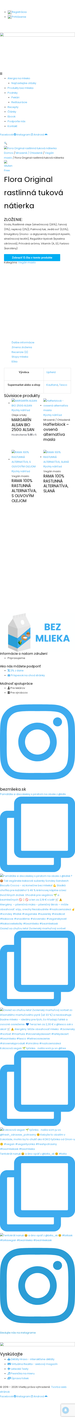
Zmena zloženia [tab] (22, 347)
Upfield (51, 372)
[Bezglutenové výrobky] (9, 166)
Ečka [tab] (14, 361)
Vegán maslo (27, 262)
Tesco (63, 385)
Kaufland (52, 385)
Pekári (15, 97)
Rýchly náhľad (21, 410)
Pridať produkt (13, 25)
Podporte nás (16, 121)
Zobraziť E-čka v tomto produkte (32, 257)
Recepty (13, 107)
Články (12, 111)
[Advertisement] (37, 302)
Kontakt (12, 126)
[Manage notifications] (65, 1410)
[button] (37, 73)
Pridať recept (36, 25)
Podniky (13, 92)
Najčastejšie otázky (23, 83)
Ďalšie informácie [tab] (23, 342)
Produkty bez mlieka (20, 88)
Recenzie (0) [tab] (20, 352)
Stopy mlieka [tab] (20, 356)
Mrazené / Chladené (29, 153)
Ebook (11, 116)
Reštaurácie (19, 102)
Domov (8, 153)
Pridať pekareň (59, 25)
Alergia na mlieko (19, 78)
